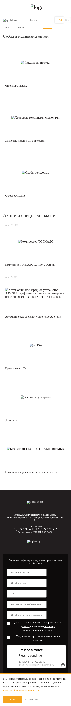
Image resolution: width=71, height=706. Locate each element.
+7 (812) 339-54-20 (47, 529)
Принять (12, 699)
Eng (59, 19)
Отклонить (31, 699)
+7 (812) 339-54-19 (23, 529)
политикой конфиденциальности (21, 690)
